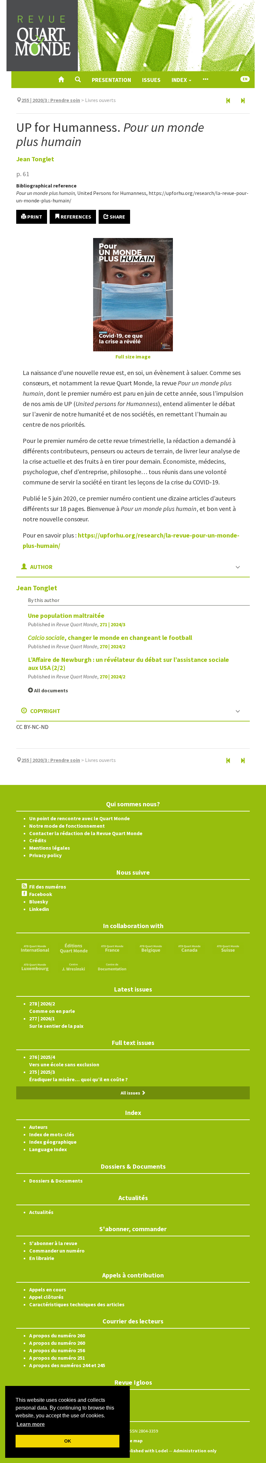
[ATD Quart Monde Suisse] (228, 948)
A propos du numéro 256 (57, 1350)
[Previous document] (228, 101)
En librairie (41, 1258)
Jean (35, 159)
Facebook (40, 894)
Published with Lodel (145, 1451)
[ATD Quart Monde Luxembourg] (35, 966)
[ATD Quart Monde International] (35, 948)
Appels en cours (47, 1289)
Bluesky (38, 901)
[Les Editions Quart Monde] (73, 948)
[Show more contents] (205, 79)
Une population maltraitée (66, 615)
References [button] (75, 216)
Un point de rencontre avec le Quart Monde (79, 818)
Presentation (111, 80)
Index (180, 80)
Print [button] (34, 216)
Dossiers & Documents (56, 1180)
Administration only (195, 1451)
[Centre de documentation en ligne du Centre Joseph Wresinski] (112, 966)
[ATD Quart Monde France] (112, 948)
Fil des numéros (47, 886)
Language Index (48, 1149)
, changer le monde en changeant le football (110, 637)
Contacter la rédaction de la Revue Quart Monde (85, 833)
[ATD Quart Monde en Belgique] (150, 948)
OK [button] (67, 1441)
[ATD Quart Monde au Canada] (189, 948)
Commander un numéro (57, 1250)
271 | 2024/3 (112, 624)
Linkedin (39, 909)
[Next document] (243, 101)
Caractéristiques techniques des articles (77, 1304)
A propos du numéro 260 (57, 1335)
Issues (151, 80)
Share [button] (117, 216)
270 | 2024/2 (112, 646)
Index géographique (53, 1142)
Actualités (41, 1212)
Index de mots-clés (51, 1134)
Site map (133, 1441)
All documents (50, 690)
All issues (131, 1093)
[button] (78, 79)
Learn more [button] (31, 1424)
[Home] (61, 79)
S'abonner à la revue (53, 1243)
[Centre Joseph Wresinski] (73, 966)
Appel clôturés (46, 1297)
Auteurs (38, 1127)
